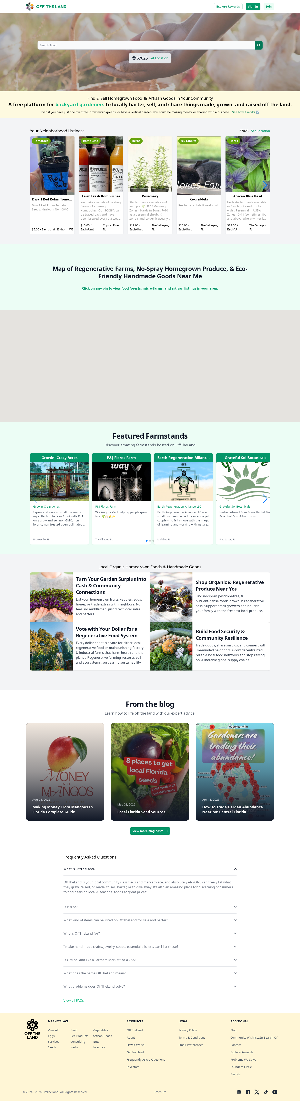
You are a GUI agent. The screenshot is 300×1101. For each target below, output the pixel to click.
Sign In (253, 6)
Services (53, 1041)
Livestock (99, 1047)
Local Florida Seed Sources (141, 811)
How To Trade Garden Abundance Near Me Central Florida (232, 809)
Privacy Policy (188, 1030)
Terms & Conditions (192, 1037)
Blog (233, 1030)
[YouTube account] (274, 1092)
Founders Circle (241, 1067)
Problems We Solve (243, 1059)
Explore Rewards (228, 6)
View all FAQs (73, 1000)
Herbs (74, 1047)
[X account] (256, 1092)
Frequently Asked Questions (146, 1059)
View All (53, 1030)
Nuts (96, 1041)
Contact (235, 1045)
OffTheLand (135, 1030)
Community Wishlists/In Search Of (253, 1037)
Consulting (77, 1041)
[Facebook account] (248, 1092)
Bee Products (79, 1036)
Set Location (158, 58)
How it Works (135, 1045)
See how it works (244, 112)
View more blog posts (147, 831)
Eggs (51, 1036)
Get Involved (135, 1052)
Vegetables (100, 1030)
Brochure (160, 1092)
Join (269, 6)
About (131, 1037)
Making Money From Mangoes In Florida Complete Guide (62, 809)
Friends (235, 1074)
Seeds (52, 1047)
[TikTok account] (265, 1092)
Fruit (73, 1030)
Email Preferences (191, 1045)
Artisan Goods (102, 1036)
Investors (133, 1067)
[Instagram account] (239, 1092)
